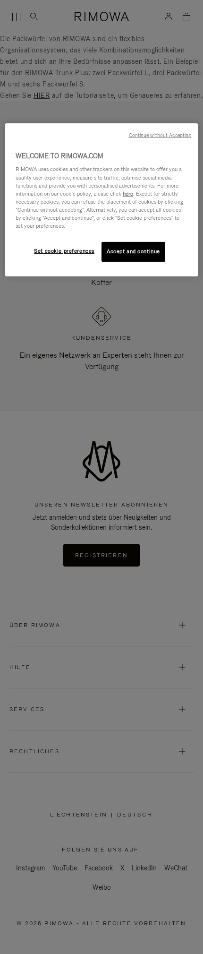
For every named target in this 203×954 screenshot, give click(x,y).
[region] (101, 199)
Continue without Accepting (160, 135)
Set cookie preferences (64, 251)
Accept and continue (133, 251)
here (128, 194)
